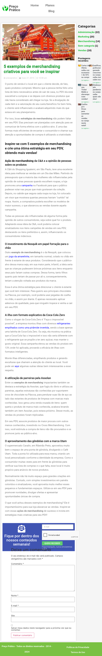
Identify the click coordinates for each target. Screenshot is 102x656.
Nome (14, 595)
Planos (49, 5)
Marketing (83, 36)
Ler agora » (85, 80)
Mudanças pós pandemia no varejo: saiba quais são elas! (97, 92)
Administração (86, 32)
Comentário (17, 564)
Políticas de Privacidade (78, 647)
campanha (26, 185)
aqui (17, 366)
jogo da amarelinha (19, 256)
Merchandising (86, 41)
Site (13, 616)
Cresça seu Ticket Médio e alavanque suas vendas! (85, 92)
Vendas (82, 50)
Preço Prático (14, 8)
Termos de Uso (78, 652)
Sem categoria (86, 45)
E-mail (15, 606)
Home (35, 5)
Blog (51, 11)
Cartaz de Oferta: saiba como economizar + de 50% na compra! (86, 71)
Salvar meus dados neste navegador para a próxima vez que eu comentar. (41, 629)
